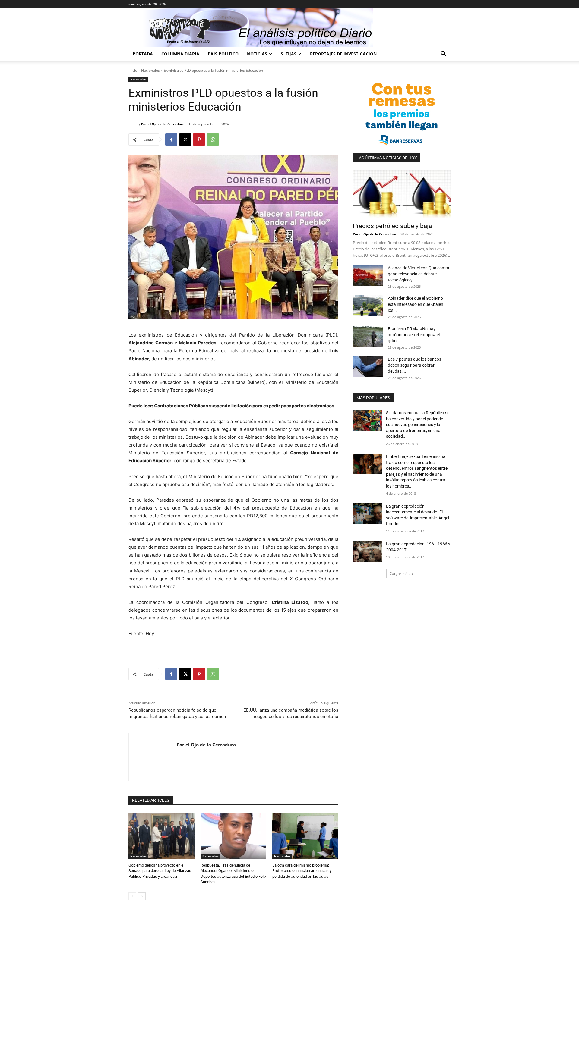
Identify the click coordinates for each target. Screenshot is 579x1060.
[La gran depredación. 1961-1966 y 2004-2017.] (367, 551)
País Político (223, 54)
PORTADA (143, 54)
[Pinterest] (199, 139)
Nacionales (150, 70)
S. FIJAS (288, 54)
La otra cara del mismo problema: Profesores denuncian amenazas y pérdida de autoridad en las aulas (301, 870)
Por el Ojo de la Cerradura (163, 124)
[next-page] (142, 896)
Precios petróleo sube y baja (392, 226)
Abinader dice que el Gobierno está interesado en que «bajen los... (415, 304)
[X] (185, 139)
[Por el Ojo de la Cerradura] (132, 124)
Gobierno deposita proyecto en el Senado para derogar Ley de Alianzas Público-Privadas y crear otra (159, 870)
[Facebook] (171, 139)
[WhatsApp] (213, 139)
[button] (443, 54)
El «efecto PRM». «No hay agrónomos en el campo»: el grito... (414, 334)
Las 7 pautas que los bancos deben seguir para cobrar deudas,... (414, 365)
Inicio (132, 70)
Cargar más (400, 573)
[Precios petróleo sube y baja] (402, 194)
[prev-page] (132, 896)
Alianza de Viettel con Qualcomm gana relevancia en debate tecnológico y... (418, 273)
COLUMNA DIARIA (180, 54)
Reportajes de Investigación (343, 54)
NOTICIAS (257, 54)
